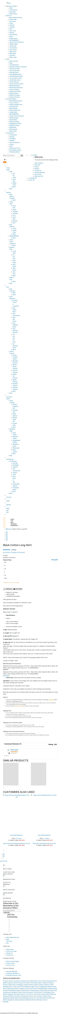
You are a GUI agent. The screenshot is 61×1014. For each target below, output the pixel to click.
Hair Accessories (14, 142)
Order (8, 501)
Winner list (9, 953)
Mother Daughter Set (15, 104)
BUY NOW (13, 835)
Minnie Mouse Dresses (16, 87)
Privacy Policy (10, 963)
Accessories (10, 133)
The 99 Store (13, 10)
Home (9, 529)
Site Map (5, 1001)
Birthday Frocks (42, 1000)
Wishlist (37, 168)
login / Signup (39, 163)
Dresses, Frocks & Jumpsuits (18, 67)
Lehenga (12, 27)
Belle (10, 63)
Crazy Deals (13, 6)
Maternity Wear (29, 986)
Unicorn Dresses (14, 89)
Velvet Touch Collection (16, 42)
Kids (7, 59)
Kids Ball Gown (14, 72)
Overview (37, 165)
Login (4, 162)
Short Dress (13, 49)
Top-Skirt (12, 55)
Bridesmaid (12, 127)
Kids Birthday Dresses (16, 76)
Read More (6, 675)
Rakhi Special (13, 108)
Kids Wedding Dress (15, 74)
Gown (11, 36)
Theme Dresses (14, 82)
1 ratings (13, 549)
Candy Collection (44, 984)
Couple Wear (13, 112)
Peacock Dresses (14, 97)
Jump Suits (12, 46)
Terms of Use (10, 965)
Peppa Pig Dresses (15, 91)
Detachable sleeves (15, 150)
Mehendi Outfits (14, 121)
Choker (11, 144)
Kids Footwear (13, 61)
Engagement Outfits (15, 123)
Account (8, 497)
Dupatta (11, 140)
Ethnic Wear (13, 19)
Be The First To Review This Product (14, 552)
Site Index (9, 941)
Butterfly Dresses (14, 95)
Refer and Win (39, 176)
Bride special (13, 129)
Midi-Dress (12, 53)
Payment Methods (11, 971)
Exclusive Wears (11, 99)
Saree (11, 23)
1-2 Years (18, 838)
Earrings (11, 137)
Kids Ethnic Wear (14, 68)
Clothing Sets (13, 106)
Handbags (12, 138)
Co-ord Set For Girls (15, 78)
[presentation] (3, 788)
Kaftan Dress (13, 38)
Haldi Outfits (13, 120)
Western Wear (13, 44)
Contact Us (38, 170)
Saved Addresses (40, 172)
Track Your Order (11, 951)
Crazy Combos (14, 102)
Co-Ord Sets (13, 48)
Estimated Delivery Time (13, 975)
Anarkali (11, 25)
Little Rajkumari (14, 65)
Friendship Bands (14, 152)
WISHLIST (20, 835)
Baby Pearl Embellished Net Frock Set (44, 843)
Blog (7, 939)
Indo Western (13, 34)
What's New (13, 57)
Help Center (10, 949)
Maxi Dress (12, 51)
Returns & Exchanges (12, 961)
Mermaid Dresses (14, 85)
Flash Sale (12, 12)
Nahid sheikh (14, 750)
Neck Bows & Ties (14, 148)
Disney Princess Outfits (16, 84)
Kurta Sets (12, 21)
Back (14, 187)
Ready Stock (13, 14)
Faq (7, 943)
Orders (37, 167)
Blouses (11, 32)
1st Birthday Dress (14, 80)
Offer (11, 8)
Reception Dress (14, 125)
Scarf (11, 146)
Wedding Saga (13, 118)
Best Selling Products (15, 17)
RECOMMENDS (14, 40)
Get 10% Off (3, 861)
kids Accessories (14, 70)
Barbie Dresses (13, 93)
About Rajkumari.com (12, 937)
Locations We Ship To (12, 973)
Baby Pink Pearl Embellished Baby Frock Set (16, 843)
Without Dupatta (8, 1000)
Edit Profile (38, 174)
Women (8, 15)
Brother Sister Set (14, 110)
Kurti (10, 29)
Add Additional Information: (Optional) (10, 582)
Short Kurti (12, 31)
